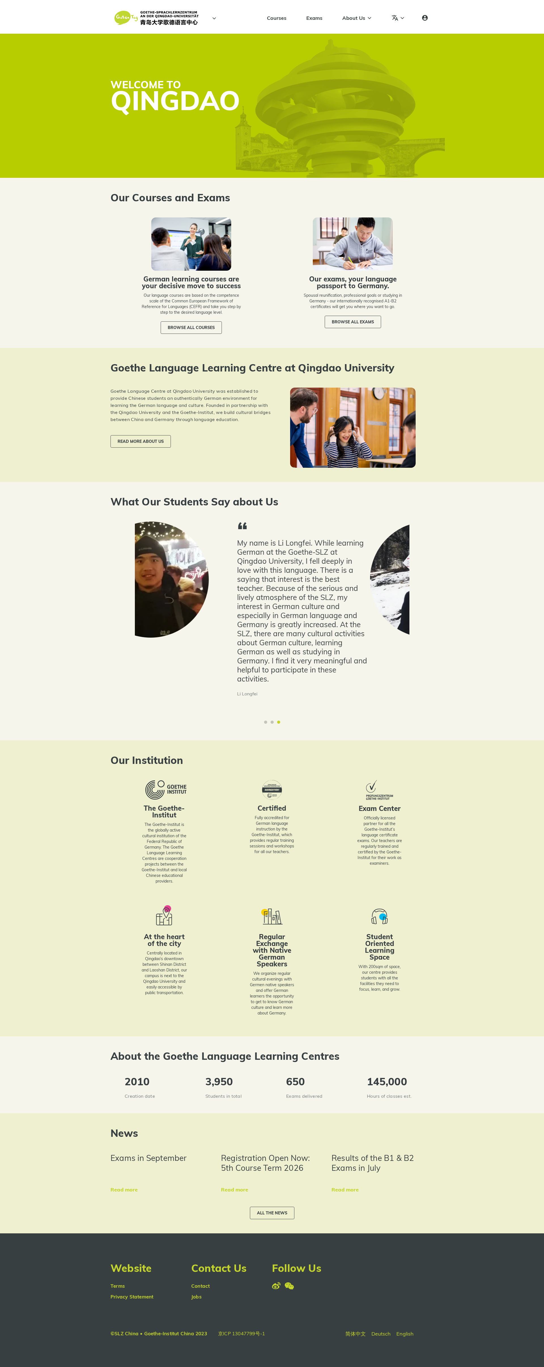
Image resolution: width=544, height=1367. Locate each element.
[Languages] (398, 18)
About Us (353, 18)
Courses (276, 18)
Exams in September (148, 1158)
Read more (124, 1189)
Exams (314, 18)
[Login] (425, 18)
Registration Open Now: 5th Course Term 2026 (265, 1163)
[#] (213, 18)
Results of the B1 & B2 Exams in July (373, 1163)
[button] (191, 327)
